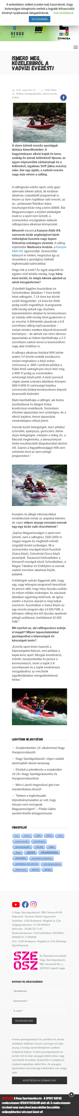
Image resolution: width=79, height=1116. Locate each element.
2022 (49, 835)
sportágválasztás (32, 94)
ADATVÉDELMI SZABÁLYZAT (39, 1080)
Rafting (19, 94)
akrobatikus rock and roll (26, 864)
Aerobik (39, 847)
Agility (51, 847)
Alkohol (35, 869)
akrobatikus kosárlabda (42, 858)
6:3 (16, 836)
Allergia (47, 869)
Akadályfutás (49, 852)
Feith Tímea (50, 90)
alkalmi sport (20, 870)
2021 (38, 835)
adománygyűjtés (22, 847)
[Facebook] (63, 95)
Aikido (18, 853)
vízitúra (15, 97)
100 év (27, 836)
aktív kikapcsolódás (52, 864)
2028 (60, 836)
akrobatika (20, 858)
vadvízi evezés (49, 94)
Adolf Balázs (39, 841)
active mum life (21, 841)
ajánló (31, 852)
